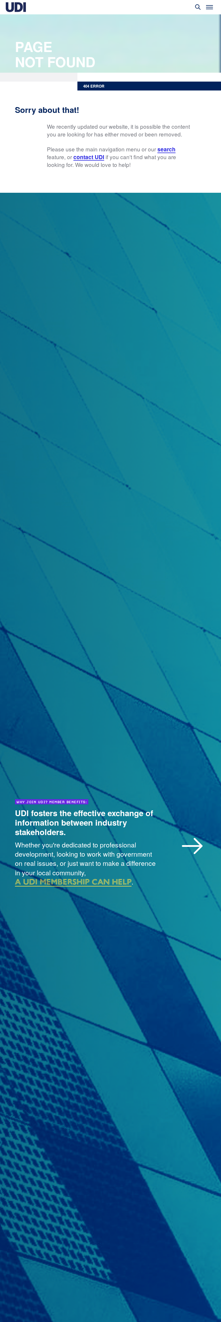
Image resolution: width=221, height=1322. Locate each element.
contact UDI (88, 157)
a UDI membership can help (73, 882)
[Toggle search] (198, 7)
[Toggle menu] (209, 7)
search (166, 149)
